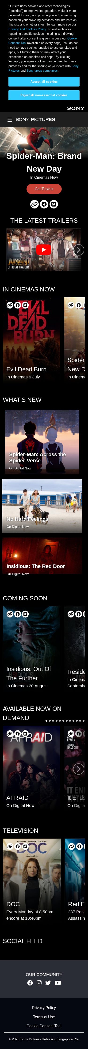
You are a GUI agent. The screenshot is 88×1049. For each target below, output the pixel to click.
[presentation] (78, 249)
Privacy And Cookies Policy (27, 29)
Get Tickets (44, 189)
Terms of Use (44, 1017)
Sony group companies (42, 70)
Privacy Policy (44, 1008)
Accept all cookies (44, 81)
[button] (46, 720)
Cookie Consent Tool (44, 1026)
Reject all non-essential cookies (43, 95)
